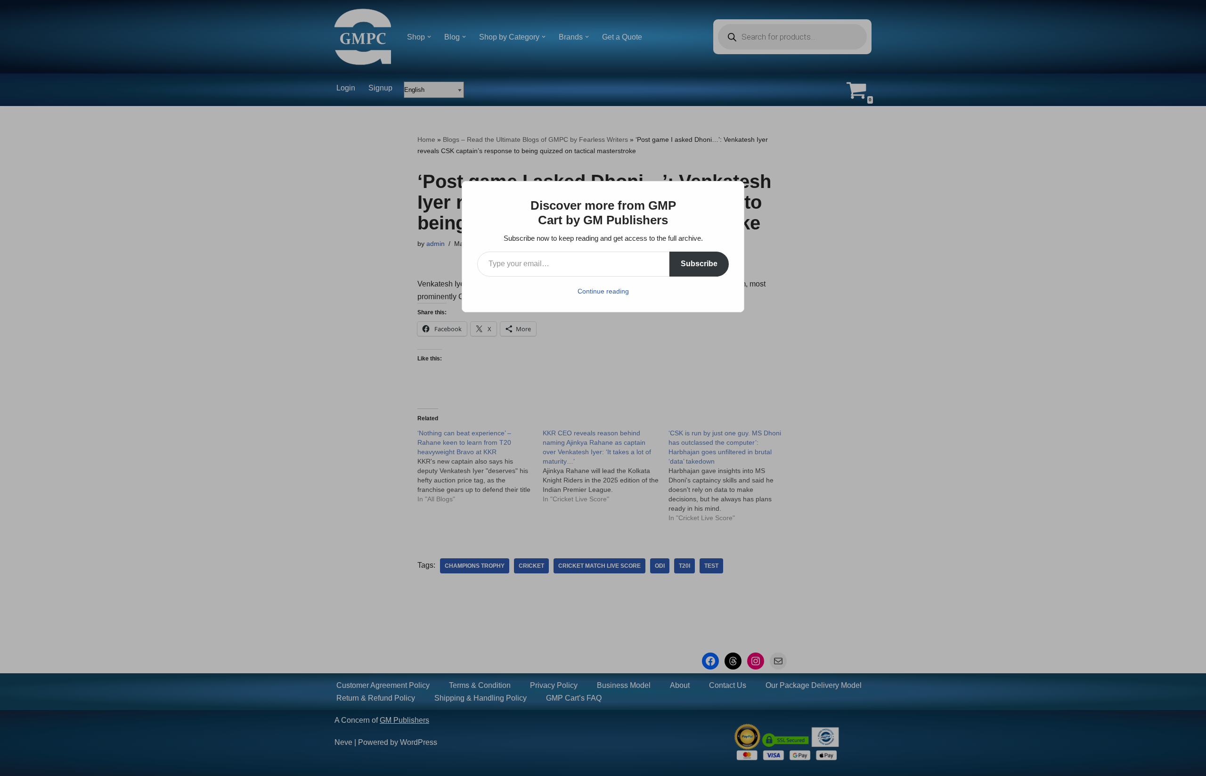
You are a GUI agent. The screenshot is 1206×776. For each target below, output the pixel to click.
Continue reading (603, 291)
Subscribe (699, 264)
